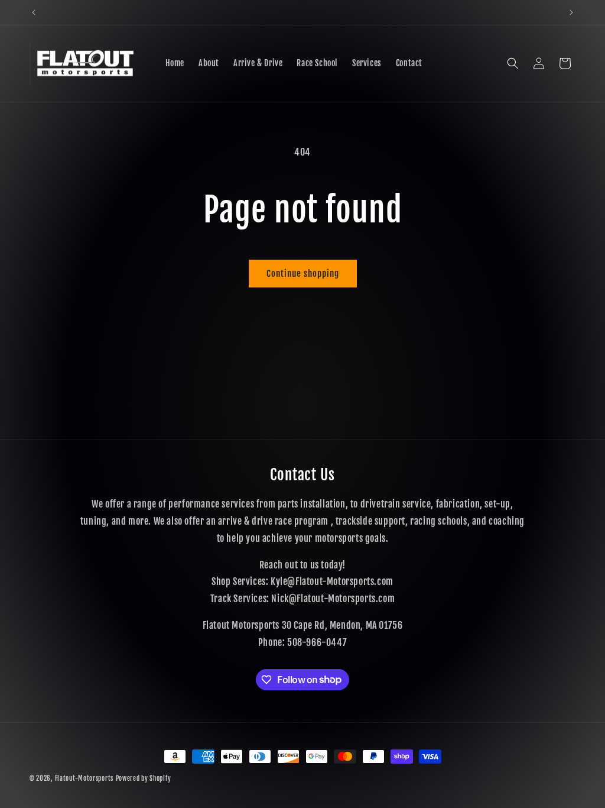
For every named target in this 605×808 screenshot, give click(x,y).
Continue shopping (302, 273)
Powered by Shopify (143, 778)
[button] (513, 63)
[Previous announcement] (34, 12)
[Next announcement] (571, 12)
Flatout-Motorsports (84, 778)
